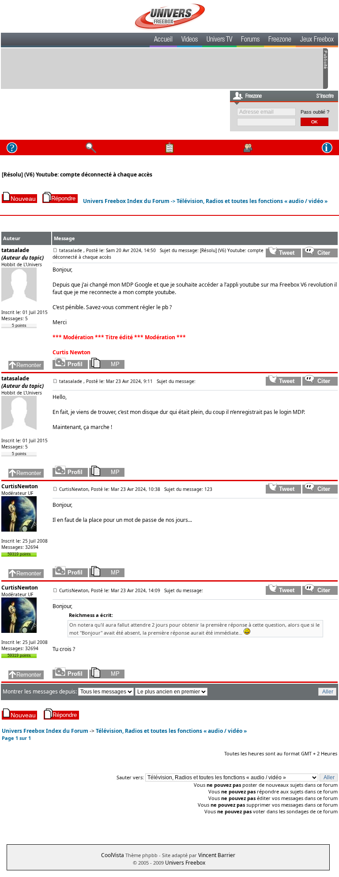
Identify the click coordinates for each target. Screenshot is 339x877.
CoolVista (112, 855)
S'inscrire (325, 96)
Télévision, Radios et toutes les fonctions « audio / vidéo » (252, 201)
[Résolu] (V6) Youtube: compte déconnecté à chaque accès (77, 174)
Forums (250, 40)
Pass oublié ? (315, 112)
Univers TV (219, 40)
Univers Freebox (185, 862)
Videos (189, 40)
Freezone (279, 40)
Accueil (163, 40)
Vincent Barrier (216, 855)
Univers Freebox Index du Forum (126, 201)
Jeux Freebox (317, 40)
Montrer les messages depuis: (40, 691)
